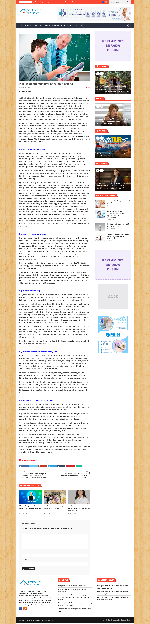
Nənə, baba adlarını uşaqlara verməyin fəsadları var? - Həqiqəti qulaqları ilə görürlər (34, 476)
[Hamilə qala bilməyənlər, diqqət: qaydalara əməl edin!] (100, 204)
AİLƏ (34, 26)
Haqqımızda (115, 621)
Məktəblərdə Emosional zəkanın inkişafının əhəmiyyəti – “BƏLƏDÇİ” (118, 237)
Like (88, 88)
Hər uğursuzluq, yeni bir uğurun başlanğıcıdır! (113, 586)
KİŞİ (40, 26)
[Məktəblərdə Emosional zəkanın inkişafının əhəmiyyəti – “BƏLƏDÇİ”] (100, 238)
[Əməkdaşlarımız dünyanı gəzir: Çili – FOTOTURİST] (113, 147)
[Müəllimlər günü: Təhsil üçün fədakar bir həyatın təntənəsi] (30, 497)
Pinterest (71, 466)
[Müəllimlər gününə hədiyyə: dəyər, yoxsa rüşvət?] (55, 497)
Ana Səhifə (22, 33)
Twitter (34, 466)
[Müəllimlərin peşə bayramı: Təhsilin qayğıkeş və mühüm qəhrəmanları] (79, 497)
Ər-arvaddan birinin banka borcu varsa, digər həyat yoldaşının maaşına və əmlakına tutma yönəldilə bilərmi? (112, 186)
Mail (79, 466)
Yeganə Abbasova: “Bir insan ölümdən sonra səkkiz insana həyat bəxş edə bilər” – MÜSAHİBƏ (112, 122)
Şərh (23, 532)
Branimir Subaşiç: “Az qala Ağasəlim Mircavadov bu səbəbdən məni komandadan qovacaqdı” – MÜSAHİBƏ (113, 89)
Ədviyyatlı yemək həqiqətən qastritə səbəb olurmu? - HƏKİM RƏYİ (74, 476)
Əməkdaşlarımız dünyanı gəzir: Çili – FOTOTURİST (112, 155)
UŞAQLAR (55, 26)
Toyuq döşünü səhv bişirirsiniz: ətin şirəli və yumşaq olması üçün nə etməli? (72, 2)
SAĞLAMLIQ (70, 26)
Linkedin (53, 466)
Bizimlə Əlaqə (125, 621)
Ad (23, 552)
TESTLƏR (79, 26)
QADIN (46, 26)
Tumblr (61, 466)
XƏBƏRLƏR (27, 26)
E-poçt (24, 560)
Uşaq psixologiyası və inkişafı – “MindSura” (72, 586)
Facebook (24, 466)
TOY (62, 26)
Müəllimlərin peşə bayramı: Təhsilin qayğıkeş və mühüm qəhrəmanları (79, 509)
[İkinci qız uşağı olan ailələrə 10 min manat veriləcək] (100, 227)
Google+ (44, 466)
